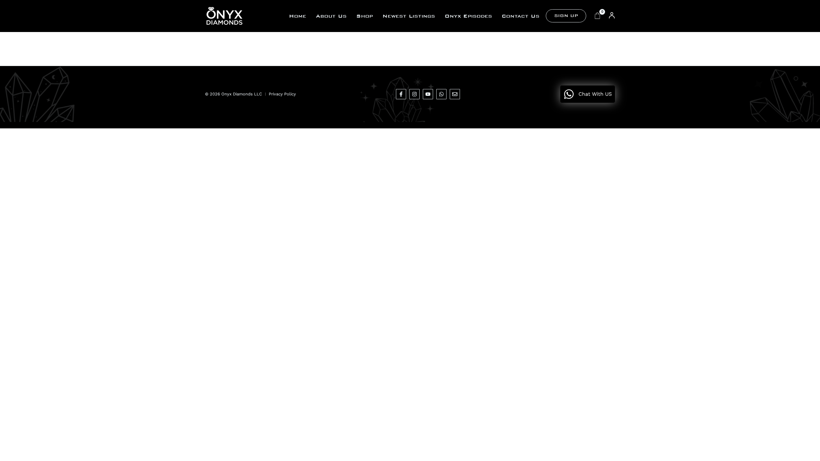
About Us (331, 16)
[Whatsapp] (441, 94)
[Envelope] (455, 94)
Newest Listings (408, 16)
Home (297, 16)
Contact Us (520, 16)
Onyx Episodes (468, 16)
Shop (364, 16)
